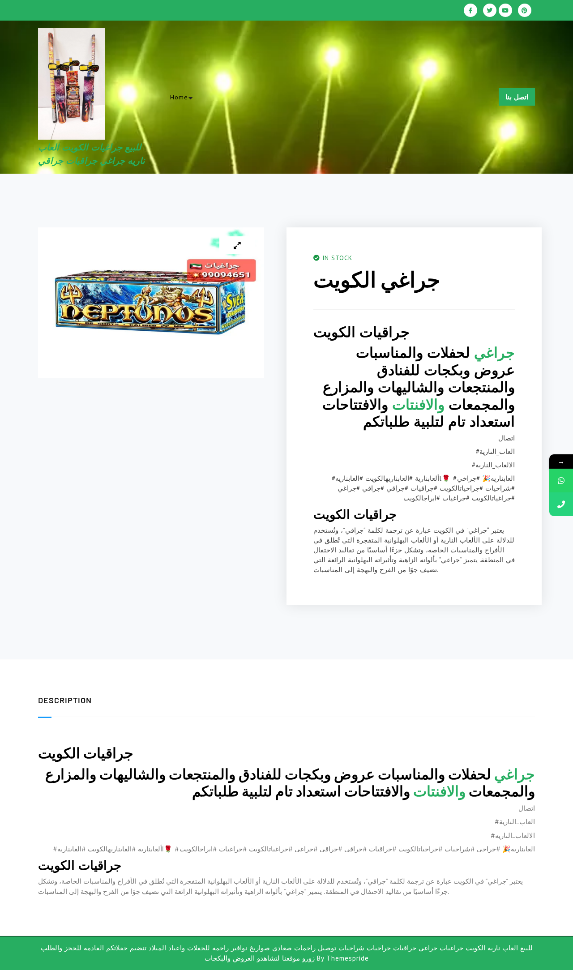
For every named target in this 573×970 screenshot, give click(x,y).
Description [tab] (65, 700)
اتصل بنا (516, 97)
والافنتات (418, 404)
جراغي (494, 352)
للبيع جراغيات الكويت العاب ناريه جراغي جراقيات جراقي (213, 120)
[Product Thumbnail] (237, 245)
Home (179, 97)
